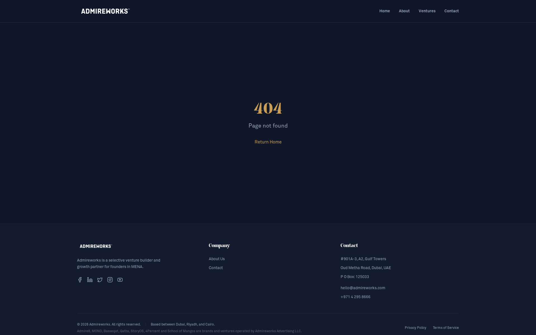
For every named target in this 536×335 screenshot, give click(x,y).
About (404, 11)
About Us (217, 259)
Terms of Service (446, 328)
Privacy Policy (415, 328)
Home (384, 11)
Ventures (427, 11)
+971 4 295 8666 (355, 297)
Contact (451, 11)
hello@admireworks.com (363, 288)
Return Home (268, 142)
